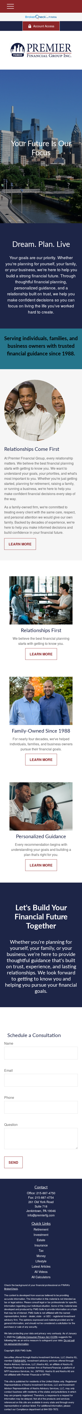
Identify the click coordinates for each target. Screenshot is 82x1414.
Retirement (41, 1229)
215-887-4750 (45, 1193)
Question (11, 1124)
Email (8, 1070)
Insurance (41, 1245)
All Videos (41, 1272)
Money (41, 1256)
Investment (41, 1234)
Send (13, 1162)
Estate (41, 1240)
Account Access (43, 26)
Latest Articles (41, 1266)
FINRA (16, 1360)
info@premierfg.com (41, 1215)
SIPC (23, 1360)
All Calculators (41, 1277)
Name (8, 1043)
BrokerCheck (11, 1288)
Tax (41, 1250)
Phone (9, 1097)
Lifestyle (41, 1261)
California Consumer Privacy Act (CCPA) (37, 1336)
